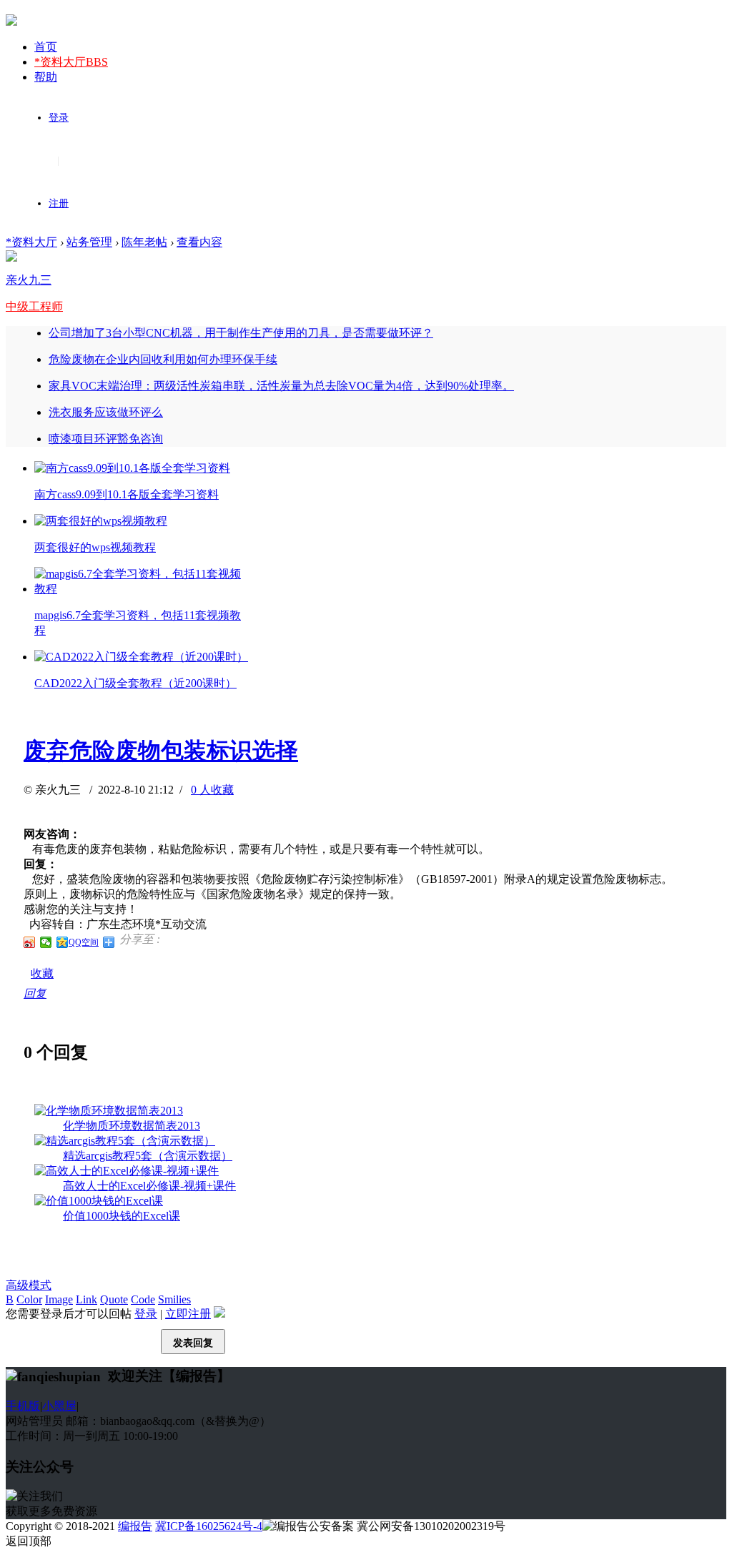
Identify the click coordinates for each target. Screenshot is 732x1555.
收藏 (42, 973)
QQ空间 (84, 942)
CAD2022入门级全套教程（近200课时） (135, 683)
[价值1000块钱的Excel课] (98, 1201)
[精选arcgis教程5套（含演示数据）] (124, 1141)
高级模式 (28, 1285)
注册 (59, 203)
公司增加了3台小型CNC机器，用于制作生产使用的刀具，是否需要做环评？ (241, 333)
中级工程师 (34, 306)
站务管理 (89, 242)
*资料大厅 (71, 62)
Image (59, 1299)
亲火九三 (28, 280)
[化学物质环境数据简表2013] (108, 1111)
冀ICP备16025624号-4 (208, 1526)
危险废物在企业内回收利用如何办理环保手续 (163, 359)
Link (86, 1299)
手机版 (23, 1406)
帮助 (45, 77)
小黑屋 (59, 1406)
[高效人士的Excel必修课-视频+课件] (126, 1171)
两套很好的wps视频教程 (95, 547)
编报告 (135, 1526)
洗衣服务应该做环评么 (106, 412)
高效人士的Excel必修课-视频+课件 (149, 1186)
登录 (59, 117)
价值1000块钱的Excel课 (121, 1216)
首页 (45, 47)
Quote (114, 1299)
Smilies (174, 1299)
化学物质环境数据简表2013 (131, 1126)
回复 (35, 993)
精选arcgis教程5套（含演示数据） (147, 1156)
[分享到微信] (46, 942)
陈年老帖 (144, 242)
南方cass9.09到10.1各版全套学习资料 (126, 494)
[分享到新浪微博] (30, 942)
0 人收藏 (212, 790)
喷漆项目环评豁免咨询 (106, 439)
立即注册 (188, 1314)
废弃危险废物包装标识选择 (161, 751)
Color (29, 1299)
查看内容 (199, 242)
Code (143, 1299)
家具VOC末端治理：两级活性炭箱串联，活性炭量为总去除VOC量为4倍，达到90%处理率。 (281, 386)
